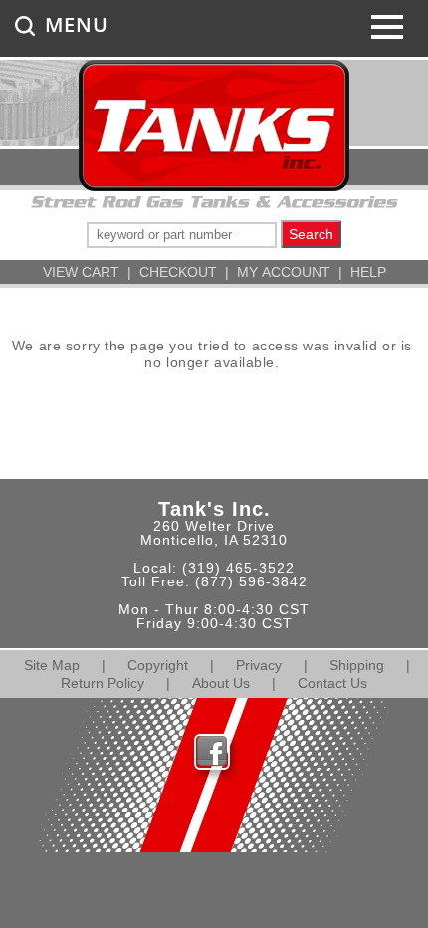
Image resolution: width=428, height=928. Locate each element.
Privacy (259, 665)
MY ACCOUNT (283, 272)
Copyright (157, 665)
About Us (221, 683)
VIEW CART (81, 272)
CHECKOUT (178, 272)
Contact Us (332, 683)
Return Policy (102, 683)
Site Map (52, 665)
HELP (368, 272)
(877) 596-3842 (251, 581)
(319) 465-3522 (238, 568)
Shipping (356, 665)
